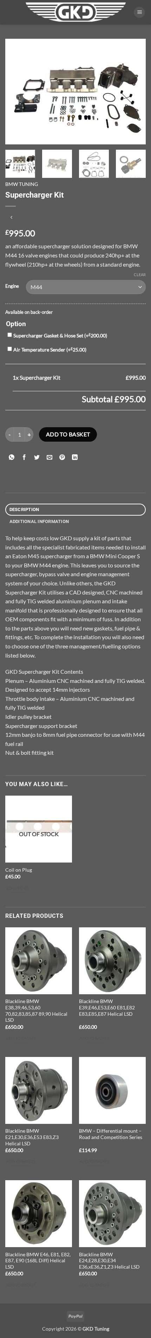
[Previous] (17, 91)
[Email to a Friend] (49, 457)
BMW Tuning (21, 184)
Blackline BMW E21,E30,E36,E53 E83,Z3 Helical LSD (32, 1137)
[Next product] (11, 217)
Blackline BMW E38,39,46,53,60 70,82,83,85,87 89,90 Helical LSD (36, 1010)
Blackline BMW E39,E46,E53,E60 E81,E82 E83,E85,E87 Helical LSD (107, 1007)
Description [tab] (24, 509)
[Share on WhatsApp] (12, 457)
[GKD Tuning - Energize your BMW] (74, 12)
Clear (140, 274)
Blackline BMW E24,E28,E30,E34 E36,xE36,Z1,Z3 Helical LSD (109, 1261)
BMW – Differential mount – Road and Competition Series (110, 1134)
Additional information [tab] (39, 521)
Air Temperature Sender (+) (49, 349)
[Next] (134, 91)
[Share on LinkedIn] (75, 457)
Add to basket (68, 434)
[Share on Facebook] (24, 457)
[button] (139, 12)
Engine (12, 286)
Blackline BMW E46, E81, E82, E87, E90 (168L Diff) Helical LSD (38, 1261)
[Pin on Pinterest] (62, 457)
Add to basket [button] (20, 1038)
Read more (17, 888)
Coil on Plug (18, 870)
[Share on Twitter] (37, 457)
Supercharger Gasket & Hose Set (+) (60, 335)
